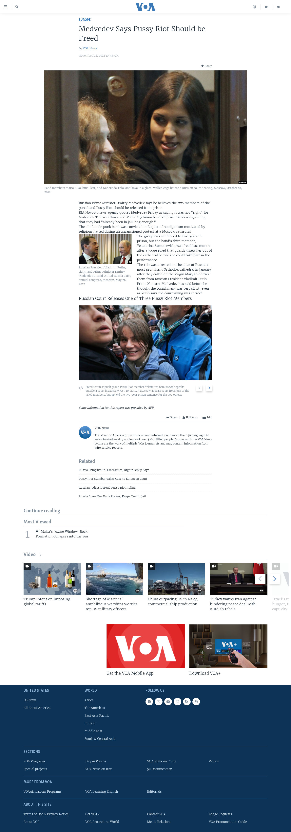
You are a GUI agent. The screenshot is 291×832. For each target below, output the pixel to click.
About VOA (32, 822)
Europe (85, 20)
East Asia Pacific (97, 715)
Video (30, 554)
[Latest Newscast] (279, 7)
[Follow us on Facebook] (149, 701)
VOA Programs (34, 761)
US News (30, 700)
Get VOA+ (92, 814)
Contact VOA (156, 814)
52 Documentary (159, 769)
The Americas (95, 708)
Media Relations (159, 822)
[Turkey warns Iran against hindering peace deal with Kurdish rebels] (238, 579)
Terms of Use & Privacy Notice (46, 814)
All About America (37, 708)
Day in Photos (95, 761)
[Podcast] (196, 701)
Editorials (154, 791)
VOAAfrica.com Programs (43, 791)
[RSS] (187, 701)
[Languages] (255, 7)
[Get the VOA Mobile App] (146, 646)
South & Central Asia (100, 739)
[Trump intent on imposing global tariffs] (52, 579)
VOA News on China (161, 761)
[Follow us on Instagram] (177, 701)
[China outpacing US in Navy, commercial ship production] (176, 579)
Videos (214, 761)
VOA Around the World (102, 822)
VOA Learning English (101, 791)
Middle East (93, 731)
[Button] (206, 65)
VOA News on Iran (98, 769)
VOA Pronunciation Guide (228, 822)
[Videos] (267, 7)
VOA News (90, 48)
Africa (89, 700)
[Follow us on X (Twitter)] (158, 701)
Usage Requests (220, 814)
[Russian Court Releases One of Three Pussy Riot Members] (145, 342)
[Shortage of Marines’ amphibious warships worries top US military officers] (114, 579)
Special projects (35, 769)
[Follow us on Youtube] (168, 701)
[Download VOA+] (228, 646)
